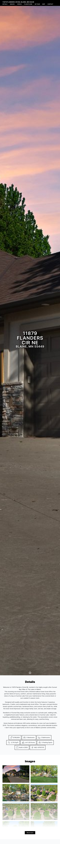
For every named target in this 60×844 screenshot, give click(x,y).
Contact (50, 4)
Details (4, 4)
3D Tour (37, 4)
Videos (19, 4)
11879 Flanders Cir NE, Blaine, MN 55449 (18, 2)
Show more (30, 832)
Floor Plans (28, 4)
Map (43, 4)
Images (12, 4)
